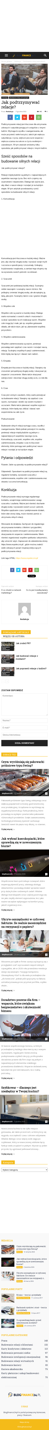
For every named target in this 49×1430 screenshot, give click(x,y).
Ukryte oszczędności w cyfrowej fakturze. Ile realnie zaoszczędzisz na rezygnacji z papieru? (23, 922)
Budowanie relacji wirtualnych (19, 98)
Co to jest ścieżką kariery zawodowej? (37, 591)
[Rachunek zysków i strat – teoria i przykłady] (7, 1310)
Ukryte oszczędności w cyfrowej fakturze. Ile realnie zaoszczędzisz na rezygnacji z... (31, 1275)
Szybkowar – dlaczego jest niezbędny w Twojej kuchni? (20, 1089)
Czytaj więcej (6, 829)
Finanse (19, 1326)
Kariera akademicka (12, 1369)
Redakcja (9, 111)
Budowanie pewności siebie (15, 1352)
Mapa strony (24, 1422)
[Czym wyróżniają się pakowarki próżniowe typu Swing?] (24, 782)
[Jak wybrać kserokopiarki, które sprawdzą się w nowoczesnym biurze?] (24, 863)
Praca (4, 1340)
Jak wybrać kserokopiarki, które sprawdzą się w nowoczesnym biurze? (23, 842)
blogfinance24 (7, 793)
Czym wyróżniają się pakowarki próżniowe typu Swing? (22, 763)
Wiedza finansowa (23, 1298)
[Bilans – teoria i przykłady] (7, 1298)
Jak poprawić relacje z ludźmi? (31, 668)
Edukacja (5, 98)
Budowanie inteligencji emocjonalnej (20, 1357)
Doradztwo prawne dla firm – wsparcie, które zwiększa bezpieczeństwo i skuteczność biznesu (21, 1005)
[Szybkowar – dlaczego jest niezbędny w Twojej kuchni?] (24, 1109)
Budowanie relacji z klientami (17, 1344)
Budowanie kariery (11, 1365)
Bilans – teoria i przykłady (28, 1295)
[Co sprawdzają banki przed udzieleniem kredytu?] (7, 1323)
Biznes (19, 1252)
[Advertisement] (24, 26)
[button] (45, 55)
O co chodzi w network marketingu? (11, 591)
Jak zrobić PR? (23, 643)
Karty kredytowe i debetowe (16, 1348)
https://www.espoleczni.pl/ (27, 558)
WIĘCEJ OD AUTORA (14, 636)
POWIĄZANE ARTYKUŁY (16, 632)
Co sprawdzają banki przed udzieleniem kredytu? (28, 1321)
